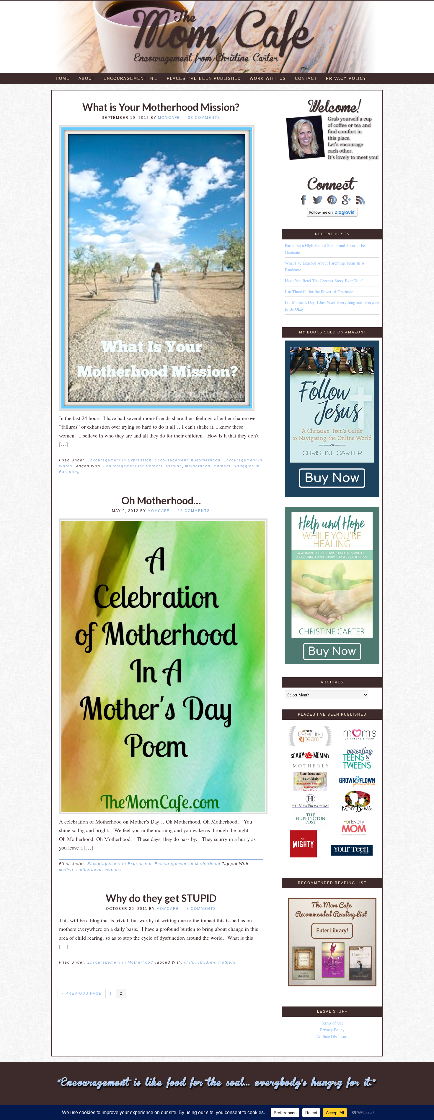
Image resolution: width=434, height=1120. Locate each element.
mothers (222, 466)
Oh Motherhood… (161, 500)
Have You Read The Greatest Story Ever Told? (324, 280)
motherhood (198, 466)
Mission (174, 466)
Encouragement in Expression (119, 460)
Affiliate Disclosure (332, 1036)
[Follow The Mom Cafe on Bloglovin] (332, 215)
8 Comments (201, 909)
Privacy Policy (332, 1030)
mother (66, 870)
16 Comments (194, 511)
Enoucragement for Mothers (133, 466)
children (207, 962)
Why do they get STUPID (161, 898)
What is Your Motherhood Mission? (160, 107)
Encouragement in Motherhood (188, 460)
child (189, 962)
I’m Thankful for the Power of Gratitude (319, 291)
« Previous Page (81, 993)
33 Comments (204, 118)
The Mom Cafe (219, 37)
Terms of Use (332, 1023)
